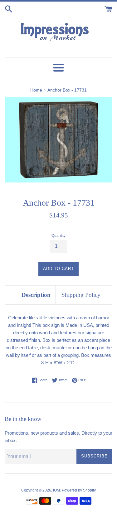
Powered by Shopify (79, 490)
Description (36, 295)
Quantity (58, 235)
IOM (56, 490)
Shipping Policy (80, 295)
